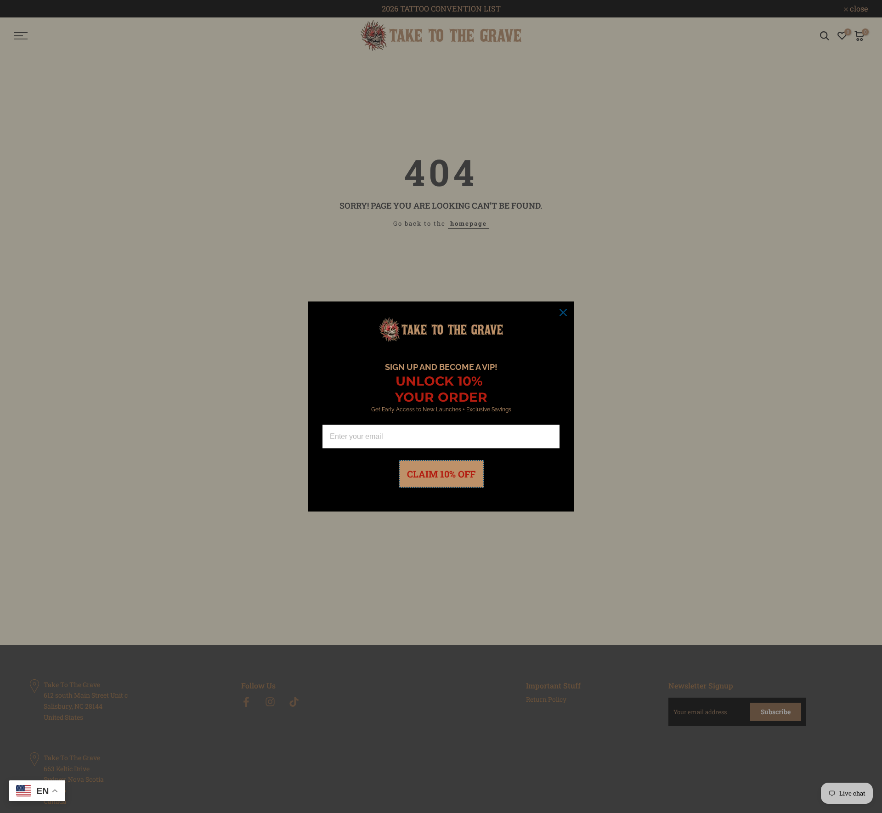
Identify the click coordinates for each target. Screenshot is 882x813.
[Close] (563, 312)
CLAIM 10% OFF (441, 474)
